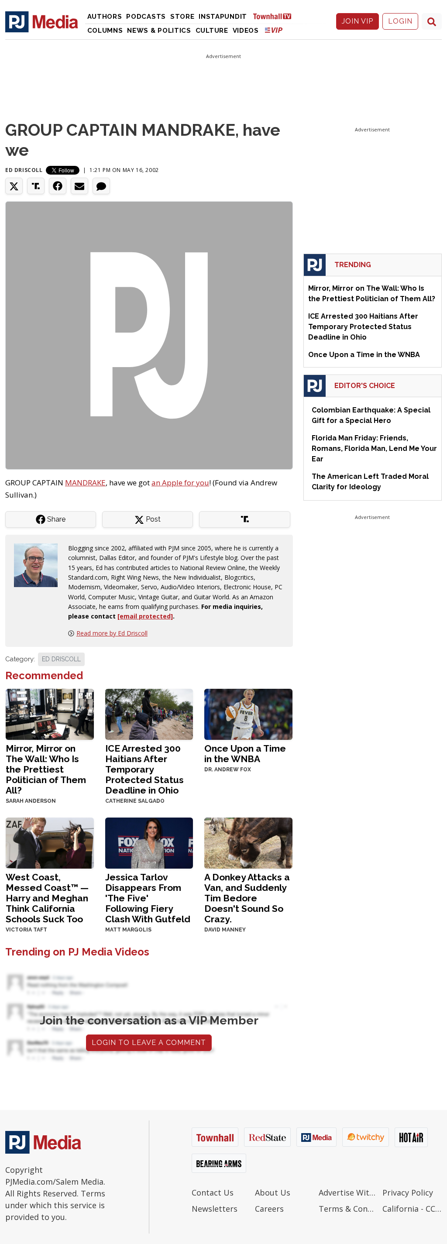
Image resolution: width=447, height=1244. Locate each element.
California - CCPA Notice (412, 1208)
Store (182, 17)
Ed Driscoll (24, 170)
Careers (269, 1208)
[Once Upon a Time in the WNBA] (248, 713)
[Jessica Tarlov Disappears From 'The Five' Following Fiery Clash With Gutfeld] (149, 842)
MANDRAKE (85, 483)
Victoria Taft (26, 930)
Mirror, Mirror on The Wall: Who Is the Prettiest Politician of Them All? (46, 769)
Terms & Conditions (348, 1208)
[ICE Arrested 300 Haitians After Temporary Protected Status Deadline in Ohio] (149, 713)
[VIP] (274, 30)
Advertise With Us (348, 1192)
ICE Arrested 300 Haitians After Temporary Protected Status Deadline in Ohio (144, 769)
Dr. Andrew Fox (227, 769)
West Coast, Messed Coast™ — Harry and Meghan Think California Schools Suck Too (47, 898)
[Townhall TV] (275, 16)
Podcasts (146, 17)
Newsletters (214, 1208)
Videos (246, 30)
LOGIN (400, 21)
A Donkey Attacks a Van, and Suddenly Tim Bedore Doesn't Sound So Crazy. (247, 898)
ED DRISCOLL (61, 659)
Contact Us (213, 1192)
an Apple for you (180, 483)
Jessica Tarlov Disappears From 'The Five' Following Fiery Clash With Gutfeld (147, 898)
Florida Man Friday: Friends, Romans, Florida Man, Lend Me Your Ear (374, 448)
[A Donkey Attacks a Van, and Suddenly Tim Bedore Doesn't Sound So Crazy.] (248, 842)
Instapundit (223, 17)
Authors (104, 17)
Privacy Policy (407, 1192)
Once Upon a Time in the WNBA (245, 753)
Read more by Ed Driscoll (112, 633)
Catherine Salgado (135, 801)
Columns (105, 30)
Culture (212, 30)
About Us (272, 1192)
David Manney (225, 930)
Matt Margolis (128, 930)
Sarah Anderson (31, 801)
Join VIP (357, 21)
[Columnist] (39, 564)
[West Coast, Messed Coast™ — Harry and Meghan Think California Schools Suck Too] (50, 842)
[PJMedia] (41, 21)
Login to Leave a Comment (149, 1042)
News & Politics (159, 30)
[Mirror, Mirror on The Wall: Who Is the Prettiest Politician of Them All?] (50, 713)
